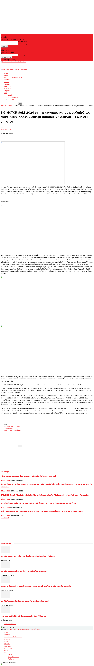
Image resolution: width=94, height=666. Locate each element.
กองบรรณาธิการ (6, 129)
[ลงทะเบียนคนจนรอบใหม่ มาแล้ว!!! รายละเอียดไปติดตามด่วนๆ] (5, 567)
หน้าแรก (3, 105)
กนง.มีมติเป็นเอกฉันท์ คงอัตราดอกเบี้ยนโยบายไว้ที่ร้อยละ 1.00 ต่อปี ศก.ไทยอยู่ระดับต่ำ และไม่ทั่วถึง (38, 503)
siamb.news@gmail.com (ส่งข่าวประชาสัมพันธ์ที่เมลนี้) (24, 629)
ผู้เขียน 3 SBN (5, 480)
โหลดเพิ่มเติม (5, 518)
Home (6, 73)
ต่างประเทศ (7, 88)
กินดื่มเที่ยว (11, 99)
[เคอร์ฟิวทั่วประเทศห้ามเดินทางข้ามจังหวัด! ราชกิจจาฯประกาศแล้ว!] (5, 597)
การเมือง (7, 80)
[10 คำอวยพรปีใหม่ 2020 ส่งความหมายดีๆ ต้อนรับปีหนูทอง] (5, 612)
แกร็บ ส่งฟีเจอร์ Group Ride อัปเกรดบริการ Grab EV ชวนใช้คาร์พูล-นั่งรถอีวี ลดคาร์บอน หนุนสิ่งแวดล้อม (42, 511)
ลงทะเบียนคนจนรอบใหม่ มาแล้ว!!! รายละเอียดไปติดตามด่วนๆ (24, 571)
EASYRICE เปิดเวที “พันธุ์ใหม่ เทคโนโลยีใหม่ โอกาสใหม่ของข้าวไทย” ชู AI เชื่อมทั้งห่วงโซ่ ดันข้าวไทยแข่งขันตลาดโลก (45, 495)
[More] (17, 136)
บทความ (7, 84)
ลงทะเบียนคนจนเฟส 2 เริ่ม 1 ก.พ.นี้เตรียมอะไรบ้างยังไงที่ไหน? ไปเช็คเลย (28, 556)
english (7, 91)
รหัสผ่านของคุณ (23, 44)
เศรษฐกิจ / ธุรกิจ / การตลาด (14, 77)
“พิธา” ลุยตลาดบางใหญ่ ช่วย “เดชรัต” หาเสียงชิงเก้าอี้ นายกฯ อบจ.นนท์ (28, 476)
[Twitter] (10, 136)
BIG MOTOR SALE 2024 (12, 426)
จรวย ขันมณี (8, 428)
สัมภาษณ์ (7, 86)
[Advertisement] (22, 66)
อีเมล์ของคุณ (22, 55)
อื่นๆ (5, 93)
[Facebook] (4, 136)
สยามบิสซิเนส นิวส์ (10, 624)
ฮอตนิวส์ (7, 75)
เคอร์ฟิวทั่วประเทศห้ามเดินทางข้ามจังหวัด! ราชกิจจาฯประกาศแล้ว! (25, 601)
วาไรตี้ (10, 95)
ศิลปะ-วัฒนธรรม (13, 97)
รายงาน (6, 82)
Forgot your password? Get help (10, 48)
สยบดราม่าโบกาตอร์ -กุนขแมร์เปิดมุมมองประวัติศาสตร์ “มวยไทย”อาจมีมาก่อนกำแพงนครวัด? (36, 586)
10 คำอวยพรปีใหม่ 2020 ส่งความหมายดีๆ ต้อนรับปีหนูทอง (23, 616)
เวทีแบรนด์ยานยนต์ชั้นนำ (12, 430)
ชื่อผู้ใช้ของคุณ (22, 41)
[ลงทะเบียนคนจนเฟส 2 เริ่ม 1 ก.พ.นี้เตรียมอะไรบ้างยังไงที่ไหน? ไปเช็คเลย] (5, 552)
